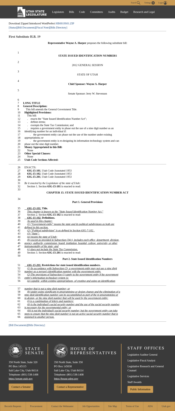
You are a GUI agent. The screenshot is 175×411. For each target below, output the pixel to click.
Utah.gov (166, 406)
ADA (150, 406)
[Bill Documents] (26, 27)
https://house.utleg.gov (66, 378)
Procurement (36, 406)
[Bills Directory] (58, 27)
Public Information (140, 389)
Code (82, 11)
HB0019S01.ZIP (65, 23)
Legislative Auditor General (142, 354)
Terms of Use (132, 406)
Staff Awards (134, 382)
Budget (124, 11)
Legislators (58, 11)
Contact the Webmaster (62, 406)
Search (134, 2)
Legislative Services (138, 376)
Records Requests (12, 406)
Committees (96, 11)
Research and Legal (144, 11)
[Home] (32, 11)
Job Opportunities (90, 406)
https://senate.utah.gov (21, 378)
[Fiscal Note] (43, 27)
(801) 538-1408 (29, 374)
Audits (111, 11)
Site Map (112, 406)
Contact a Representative (70, 386)
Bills (71, 11)
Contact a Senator (21, 386)
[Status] (13, 27)
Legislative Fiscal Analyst (141, 360)
